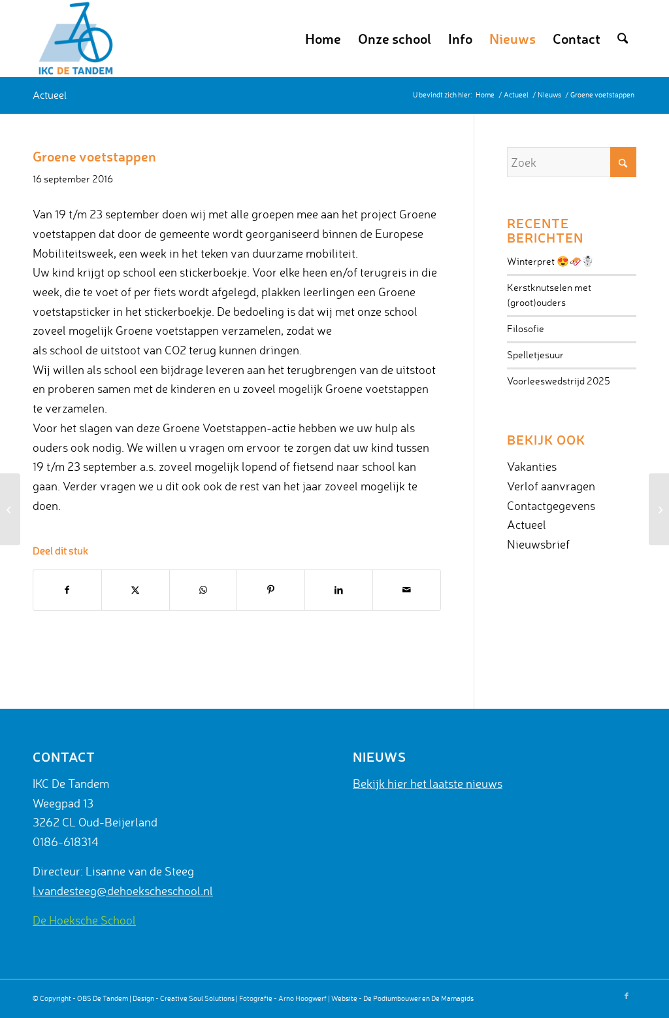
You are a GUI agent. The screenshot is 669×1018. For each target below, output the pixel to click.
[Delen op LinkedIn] (338, 590)
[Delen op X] (135, 590)
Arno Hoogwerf (302, 998)
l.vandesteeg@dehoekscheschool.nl (123, 890)
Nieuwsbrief (538, 544)
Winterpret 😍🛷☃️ (550, 261)
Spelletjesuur (535, 354)
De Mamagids (452, 998)
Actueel (50, 94)
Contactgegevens (551, 505)
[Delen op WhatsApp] (203, 590)
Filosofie (525, 328)
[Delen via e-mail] (406, 590)
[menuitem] (323, 38)
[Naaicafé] (659, 509)
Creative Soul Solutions (197, 998)
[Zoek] (622, 38)
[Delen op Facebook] (67, 590)
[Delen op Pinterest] (270, 590)
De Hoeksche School (84, 920)
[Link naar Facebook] (626, 996)
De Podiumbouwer (392, 998)
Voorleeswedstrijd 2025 (558, 381)
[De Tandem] (74, 38)
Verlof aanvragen (551, 486)
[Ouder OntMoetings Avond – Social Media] (10, 509)
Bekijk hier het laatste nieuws (427, 783)
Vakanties (532, 466)
